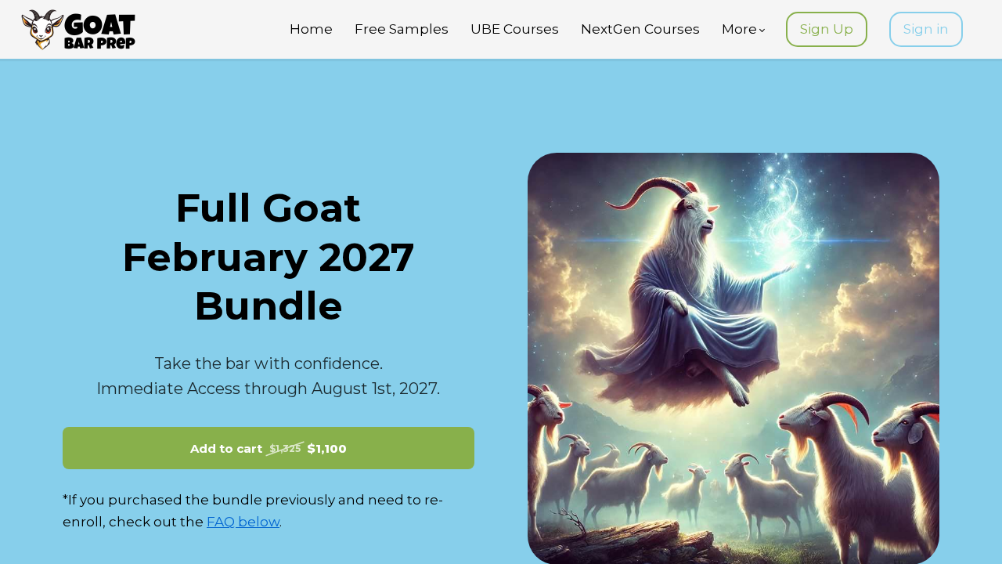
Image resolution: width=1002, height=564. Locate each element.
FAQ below (243, 522)
